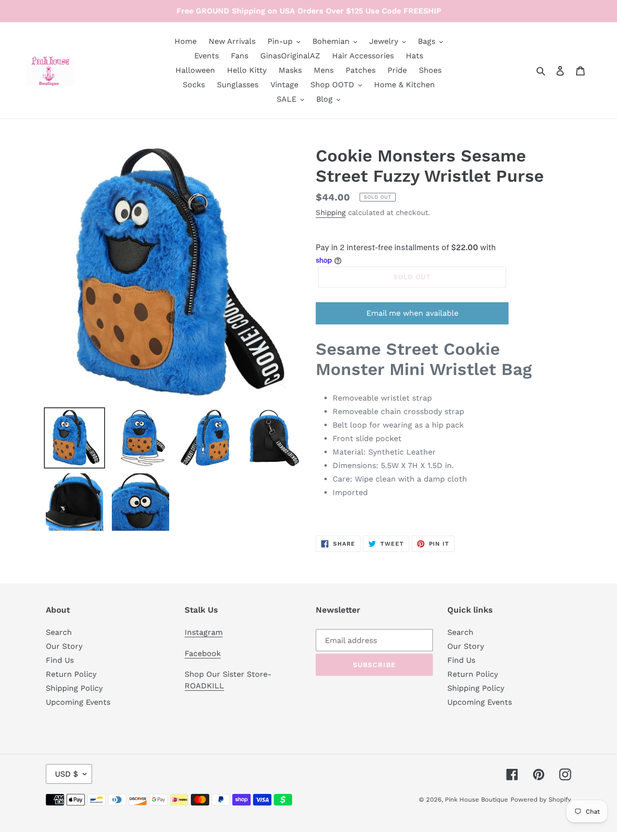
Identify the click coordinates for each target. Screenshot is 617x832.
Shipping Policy (74, 688)
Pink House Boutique (476, 799)
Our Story (64, 646)
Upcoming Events (78, 702)
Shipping (331, 212)
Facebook (203, 653)
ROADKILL (204, 685)
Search (59, 632)
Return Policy (71, 674)
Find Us (60, 660)
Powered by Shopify (540, 799)
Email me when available (412, 313)
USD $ (66, 773)
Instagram (204, 632)
